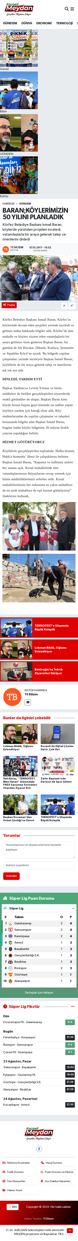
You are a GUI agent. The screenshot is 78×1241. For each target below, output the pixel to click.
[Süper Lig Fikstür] (73, 1006)
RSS (14, 1206)
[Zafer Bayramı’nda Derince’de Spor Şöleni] (58, 766)
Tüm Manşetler (16, 1181)
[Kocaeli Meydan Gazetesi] (19, 9)
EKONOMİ (43, 23)
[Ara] (67, 9)
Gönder (11, 876)
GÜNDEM (10, 23)
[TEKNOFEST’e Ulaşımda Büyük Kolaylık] (58, 804)
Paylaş (11, 305)
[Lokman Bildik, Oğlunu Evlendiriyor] (20, 733)
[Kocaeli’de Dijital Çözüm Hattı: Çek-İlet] (58, 733)
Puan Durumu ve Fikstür (59, 1172)
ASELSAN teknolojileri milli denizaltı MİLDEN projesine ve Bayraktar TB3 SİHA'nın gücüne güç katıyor (39, 1234)
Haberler (8, 203)
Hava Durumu (54, 1162)
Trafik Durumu (15, 1172)
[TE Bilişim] (12, 696)
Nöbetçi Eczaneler (18, 1162)
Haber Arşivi (14, 1190)
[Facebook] (39, 1149)
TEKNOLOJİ (64, 23)
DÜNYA (26, 23)
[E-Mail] (28, 702)
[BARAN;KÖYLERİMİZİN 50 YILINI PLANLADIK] (39, 278)
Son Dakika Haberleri (57, 1181)
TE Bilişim (31, 694)
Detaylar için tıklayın (39, 992)
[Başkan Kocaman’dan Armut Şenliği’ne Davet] (20, 804)
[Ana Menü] (72, 9)
